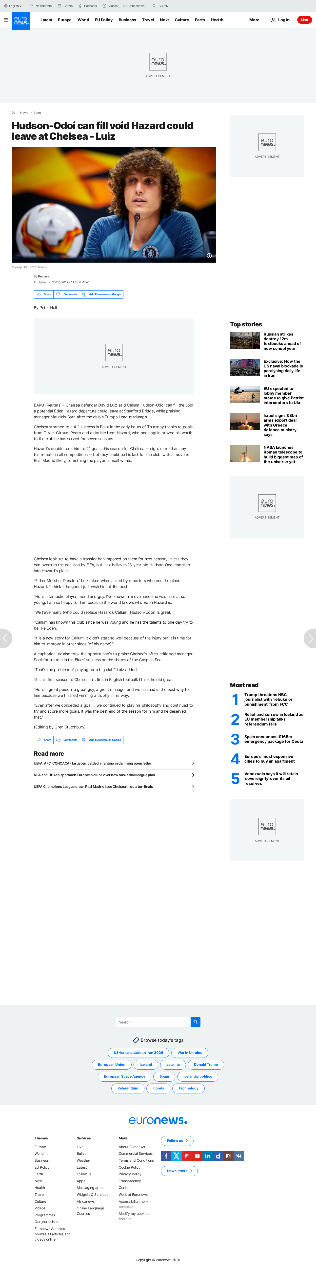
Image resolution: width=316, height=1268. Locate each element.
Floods (158, 1088)
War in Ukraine (190, 1052)
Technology (188, 1088)
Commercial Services (136, 1153)
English (14, 6)
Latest (46, 19)
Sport (37, 112)
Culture (182, 19)
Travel (148, 19)
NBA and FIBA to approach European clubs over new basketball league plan (94, 775)
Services (84, 1138)
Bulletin (82, 1153)
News (24, 112)
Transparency (130, 1181)
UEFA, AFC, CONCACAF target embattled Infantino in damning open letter (92, 763)
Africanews (86, 1201)
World (83, 19)
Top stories (246, 324)
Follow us (84, 1174)
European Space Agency (124, 1076)
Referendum (128, 1088)
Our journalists (46, 1222)
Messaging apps (90, 1187)
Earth (200, 19)
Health (217, 19)
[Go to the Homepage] (21, 21)
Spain (164, 1076)
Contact (125, 1187)
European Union (111, 1064)
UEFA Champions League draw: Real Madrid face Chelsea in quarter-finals (93, 786)
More (123, 1138)
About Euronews (132, 1147)
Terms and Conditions (136, 1160)
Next (164, 19)
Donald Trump (206, 1064)
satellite (173, 1064)
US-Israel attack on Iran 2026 (138, 1052)
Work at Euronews (133, 1194)
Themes (41, 1138)
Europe (65, 19)
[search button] (154, 6)
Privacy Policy (130, 1174)
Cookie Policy (129, 1167)
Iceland (146, 1064)
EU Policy (104, 19)
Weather (83, 1160)
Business (127, 19)
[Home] (13, 112)
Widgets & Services (92, 1194)
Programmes (45, 1215)
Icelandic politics (197, 1076)
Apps (81, 1181)
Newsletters (177, 1171)
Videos (40, 1208)
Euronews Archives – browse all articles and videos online (53, 1233)
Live (304, 20)
